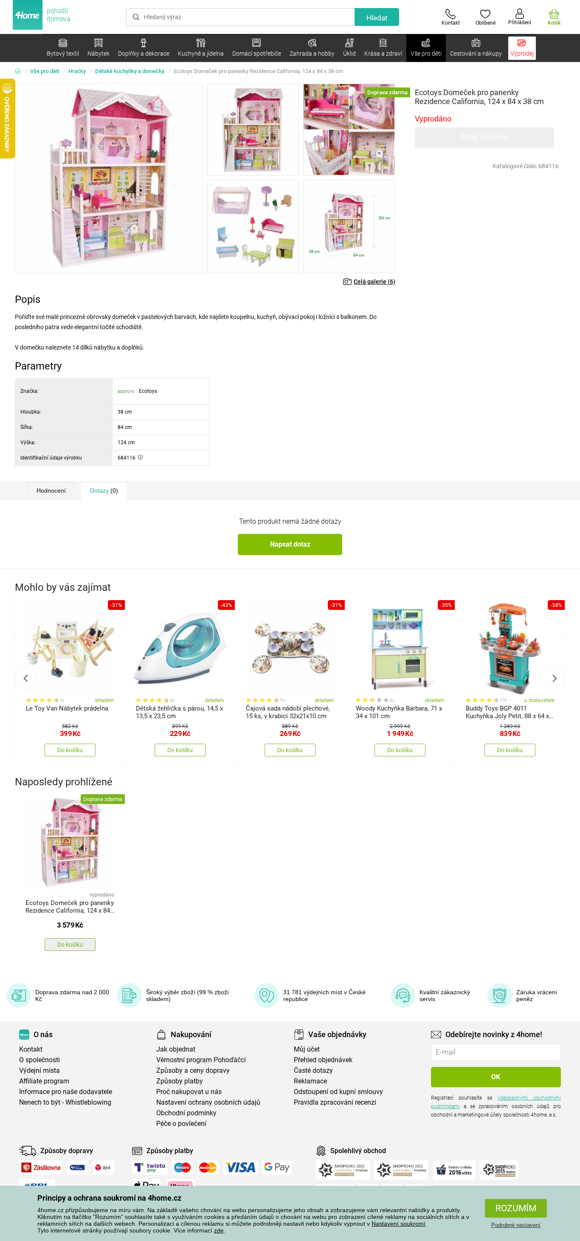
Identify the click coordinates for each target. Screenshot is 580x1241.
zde (219, 1230)
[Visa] (240, 1167)
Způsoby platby (179, 1081)
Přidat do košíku (484, 137)
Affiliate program (44, 1081)
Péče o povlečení (181, 1123)
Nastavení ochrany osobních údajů (208, 1102)
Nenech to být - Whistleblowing (65, 1102)
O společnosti (39, 1060)
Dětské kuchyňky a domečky (129, 71)
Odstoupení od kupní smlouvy (338, 1092)
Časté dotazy (313, 1070)
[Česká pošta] (77, 1167)
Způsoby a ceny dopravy (193, 1070)
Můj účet (307, 1049)
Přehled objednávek (323, 1060)
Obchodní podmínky (186, 1113)
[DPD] (104, 1167)
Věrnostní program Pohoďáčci (201, 1060)
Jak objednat (175, 1049)
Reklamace (310, 1081)
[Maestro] (182, 1167)
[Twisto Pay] (150, 1167)
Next (554, 678)
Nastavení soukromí (398, 1223)
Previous (26, 678)
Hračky (77, 71)
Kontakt (30, 1049)
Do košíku (70, 750)
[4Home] (21, 71)
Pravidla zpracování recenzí (335, 1102)
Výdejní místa (39, 1070)
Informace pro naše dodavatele (65, 1092)
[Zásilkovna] (40, 1167)
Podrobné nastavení (516, 1225)
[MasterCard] (208, 1167)
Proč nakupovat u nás (189, 1092)
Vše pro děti (44, 71)
